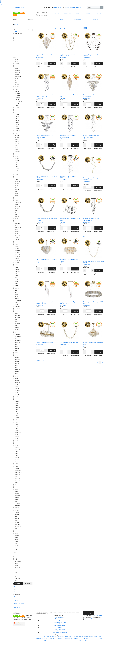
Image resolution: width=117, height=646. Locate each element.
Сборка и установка (75, 637)
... (40, 360)
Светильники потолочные (60, 632)
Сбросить (28, 583)
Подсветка (95, 19)
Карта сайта (100, 637)
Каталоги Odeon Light (86, 638)
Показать (18, 583)
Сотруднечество (93, 636)
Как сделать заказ (44, 638)
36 (102, 362)
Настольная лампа (78, 19)
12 (97, 362)
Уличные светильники (60, 625)
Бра (48, 19)
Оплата (78, 13)
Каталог (57, 13)
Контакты (98, 13)
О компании (38, 637)
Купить (51, 63)
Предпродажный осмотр (51, 637)
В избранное (52, 67)
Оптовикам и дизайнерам (67, 13)
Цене (57, 28)
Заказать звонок (57, 7)
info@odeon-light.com (90, 619)
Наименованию (50, 28)
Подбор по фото (81, 638)
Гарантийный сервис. (60, 637)
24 (99, 362)
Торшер (62, 19)
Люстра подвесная (60, 617)
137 (42, 360)
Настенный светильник (60, 624)
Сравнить (41, 67)
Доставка (88, 13)
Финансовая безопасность (68, 637)
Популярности (64, 28)
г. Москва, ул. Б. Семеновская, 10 (73, 7)
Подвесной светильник (60, 622)
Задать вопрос (88, 613)
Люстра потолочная (60, 619)
